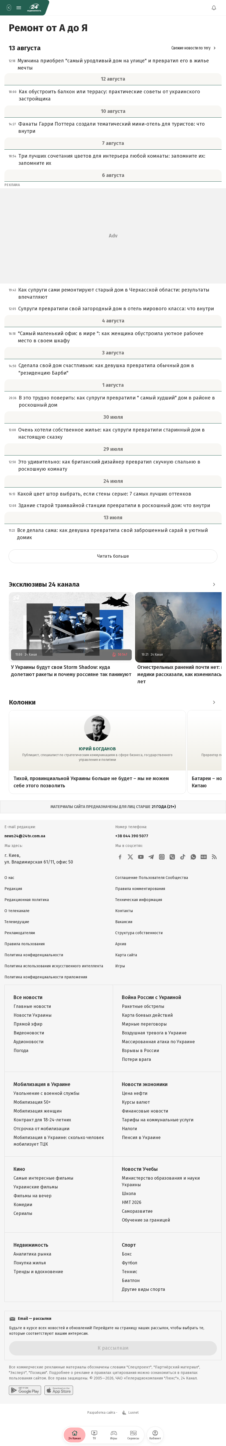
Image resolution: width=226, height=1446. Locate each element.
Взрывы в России (140, 1050)
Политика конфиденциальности (33, 955)
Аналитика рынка (32, 1254)
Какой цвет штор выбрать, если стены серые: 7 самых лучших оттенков (104, 494)
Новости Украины (33, 1015)
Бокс (127, 1254)
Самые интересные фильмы (43, 1178)
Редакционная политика (26, 899)
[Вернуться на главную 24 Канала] (8, 7)
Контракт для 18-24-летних (42, 1119)
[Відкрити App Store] (58, 1390)
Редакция (13, 888)
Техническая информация (138, 899)
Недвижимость (31, 1245)
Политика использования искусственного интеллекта (53, 966)
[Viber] (172, 857)
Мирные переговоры (144, 1024)
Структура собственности (139, 933)
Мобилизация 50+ (32, 1102)
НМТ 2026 (131, 1202)
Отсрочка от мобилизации (41, 1128)
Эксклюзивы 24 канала (44, 584)
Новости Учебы (140, 1169)
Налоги (129, 1128)
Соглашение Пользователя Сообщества (151, 877)
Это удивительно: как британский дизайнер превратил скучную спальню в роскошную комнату (109, 465)
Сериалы (23, 1213)
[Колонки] (214, 702)
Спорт (129, 1245)
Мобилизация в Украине (42, 1084)
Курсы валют (136, 1102)
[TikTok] (182, 857)
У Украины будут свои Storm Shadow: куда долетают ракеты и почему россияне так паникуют (71, 670)
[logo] (34, 7)
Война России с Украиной (151, 997)
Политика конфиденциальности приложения (45, 977)
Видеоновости (29, 1032)
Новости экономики (145, 1084)
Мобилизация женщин (38, 1111)
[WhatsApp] (193, 857)
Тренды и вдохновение (38, 1271)
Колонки (22, 702)
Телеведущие (16, 922)
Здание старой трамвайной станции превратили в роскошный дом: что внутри (114, 505)
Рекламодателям (19, 933)
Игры (120, 966)
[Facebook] (120, 857)
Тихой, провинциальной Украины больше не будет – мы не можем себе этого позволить (91, 782)
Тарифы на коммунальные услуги (157, 1119)
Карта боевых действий (147, 1015)
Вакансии (123, 922)
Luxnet (133, 1413)
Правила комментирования (140, 888)
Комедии (23, 1204)
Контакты (124, 911)
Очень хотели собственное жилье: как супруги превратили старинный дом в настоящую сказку (111, 433)
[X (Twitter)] (130, 857)
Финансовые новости (145, 1111)
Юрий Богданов (97, 748)
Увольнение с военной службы (46, 1093)
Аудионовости (29, 1041)
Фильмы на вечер (33, 1195)
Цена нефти (134, 1093)
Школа (129, 1193)
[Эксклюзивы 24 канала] (214, 584)
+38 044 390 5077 (131, 836)
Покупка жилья (30, 1262)
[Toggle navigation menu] (18, 7)
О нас (9, 877)
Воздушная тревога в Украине (154, 1032)
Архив (120, 944)
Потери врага (136, 1059)
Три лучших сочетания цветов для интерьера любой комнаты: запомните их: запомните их (111, 159)
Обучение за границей (146, 1220)
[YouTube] (141, 857)
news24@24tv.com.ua (24, 836)
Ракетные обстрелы (143, 1006)
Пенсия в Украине (141, 1137)
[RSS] (214, 857)
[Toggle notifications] (213, 7)
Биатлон (131, 1280)
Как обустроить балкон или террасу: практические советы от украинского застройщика (109, 95)
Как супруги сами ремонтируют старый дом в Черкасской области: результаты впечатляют (113, 293)
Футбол (129, 1262)
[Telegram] (151, 857)
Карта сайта (126, 955)
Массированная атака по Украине (158, 1041)
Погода (21, 1050)
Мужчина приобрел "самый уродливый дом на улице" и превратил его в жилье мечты (113, 64)
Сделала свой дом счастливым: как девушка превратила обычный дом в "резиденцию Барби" (106, 369)
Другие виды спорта (143, 1289)
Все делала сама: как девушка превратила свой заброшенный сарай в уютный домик (112, 534)
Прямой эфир (28, 1024)
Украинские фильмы (36, 1187)
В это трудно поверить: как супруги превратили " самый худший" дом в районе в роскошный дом (117, 401)
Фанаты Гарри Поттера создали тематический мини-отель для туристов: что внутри (111, 127)
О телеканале (16, 911)
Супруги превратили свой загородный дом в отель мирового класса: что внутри (116, 309)
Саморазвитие (137, 1211)
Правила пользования (24, 944)
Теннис (129, 1271)
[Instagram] (161, 857)
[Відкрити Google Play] (25, 1390)
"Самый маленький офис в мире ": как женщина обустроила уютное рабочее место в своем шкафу (110, 337)
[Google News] (203, 857)
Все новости (28, 997)
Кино (19, 1169)
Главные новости (32, 1006)
